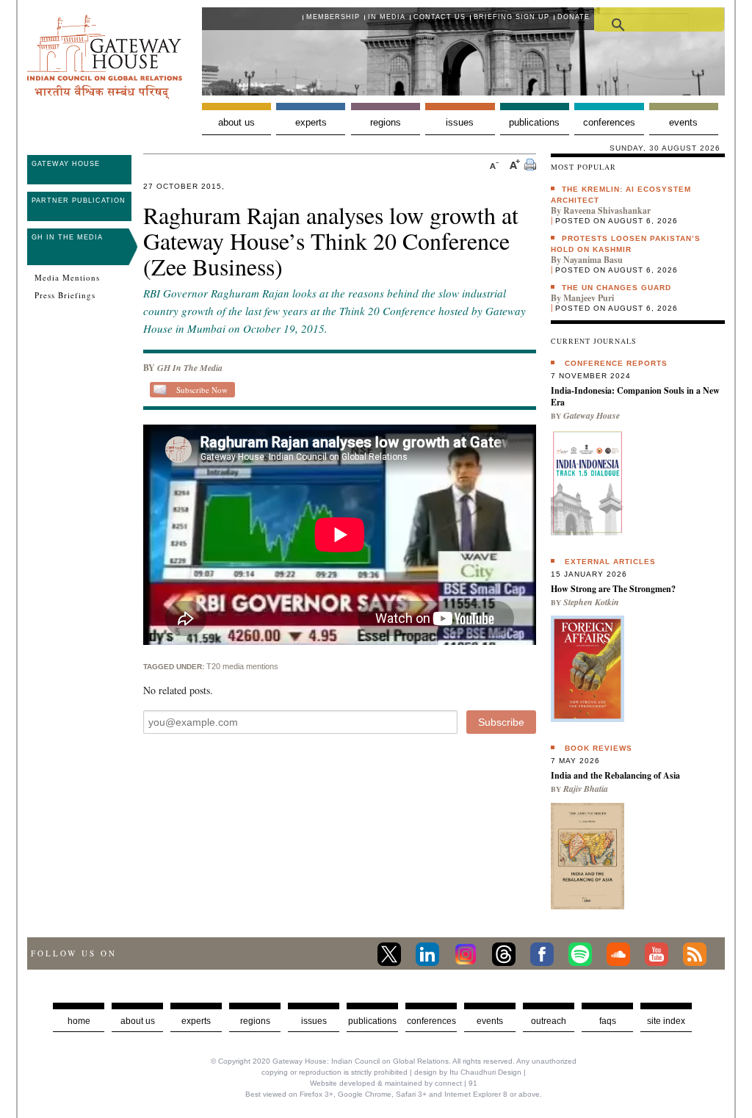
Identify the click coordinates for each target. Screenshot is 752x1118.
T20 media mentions (242, 666)
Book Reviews (598, 748)
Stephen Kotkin (591, 602)
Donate (573, 17)
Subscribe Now (202, 389)
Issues (460, 122)
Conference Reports (616, 363)
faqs (607, 1021)
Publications (534, 122)
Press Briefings (65, 295)
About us (236, 122)
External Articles (610, 562)
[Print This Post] (530, 166)
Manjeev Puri (588, 298)
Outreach (548, 1021)
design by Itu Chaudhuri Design (467, 1072)
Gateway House (66, 163)
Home (79, 1021)
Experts (311, 122)
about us (137, 1021)
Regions (385, 122)
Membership (333, 17)
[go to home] (104, 95)
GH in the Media (67, 237)
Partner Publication (79, 200)
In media (386, 17)
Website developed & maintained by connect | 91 (393, 1083)
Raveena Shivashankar (607, 210)
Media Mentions (67, 278)
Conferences (609, 122)
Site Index (666, 1021)
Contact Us (439, 17)
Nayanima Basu (593, 259)
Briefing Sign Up (511, 17)
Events (683, 122)
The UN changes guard (616, 288)
